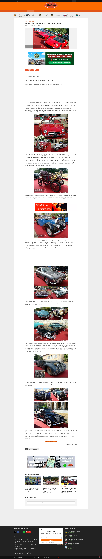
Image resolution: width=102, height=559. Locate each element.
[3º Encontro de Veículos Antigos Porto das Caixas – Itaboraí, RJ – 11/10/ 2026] (52, 15)
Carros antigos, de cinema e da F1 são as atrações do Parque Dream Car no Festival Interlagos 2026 (70, 15)
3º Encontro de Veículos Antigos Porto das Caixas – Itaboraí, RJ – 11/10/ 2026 (58, 14)
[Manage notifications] (99, 557)
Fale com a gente (80, 1)
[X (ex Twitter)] (21, 532)
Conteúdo (30, 11)
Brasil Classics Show (35, 449)
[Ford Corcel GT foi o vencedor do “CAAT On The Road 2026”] (27, 15)
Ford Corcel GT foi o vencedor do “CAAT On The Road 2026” (32, 14)
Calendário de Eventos (39, 11)
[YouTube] (29, 532)
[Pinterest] (27, 532)
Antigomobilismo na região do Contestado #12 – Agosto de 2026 (46, 14)
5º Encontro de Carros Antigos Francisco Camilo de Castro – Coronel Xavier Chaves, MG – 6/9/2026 (21, 15)
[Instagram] (15, 532)
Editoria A (36, 25)
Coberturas (27, 21)
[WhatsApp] (24, 532)
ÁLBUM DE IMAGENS (52, 441)
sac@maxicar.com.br (60, 557)
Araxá (29, 449)
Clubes (48, 11)
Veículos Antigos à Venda (20, 11)
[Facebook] (18, 532)
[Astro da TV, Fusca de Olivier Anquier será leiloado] (77, 15)
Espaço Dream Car (64, 486)
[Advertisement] (51, 94)
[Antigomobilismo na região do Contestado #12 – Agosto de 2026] (40, 15)
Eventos (36, 21)
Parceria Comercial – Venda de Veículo (60, 11)
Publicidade (86, 1)
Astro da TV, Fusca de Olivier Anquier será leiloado (82, 14)
